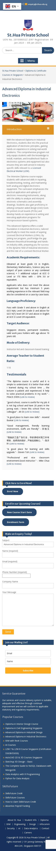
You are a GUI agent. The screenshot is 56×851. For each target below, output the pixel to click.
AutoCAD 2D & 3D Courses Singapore (23, 757)
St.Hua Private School (28, 35)
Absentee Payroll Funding (17, 805)
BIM (8, 824)
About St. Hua (14, 820)
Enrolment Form (15, 522)
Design (32, 824)
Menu (31, 60)
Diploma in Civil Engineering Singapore (23, 728)
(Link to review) (27, 397)
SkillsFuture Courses (15, 797)
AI (19, 828)
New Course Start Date (19, 512)
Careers (28, 833)
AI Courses (10, 744)
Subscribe (28, 670)
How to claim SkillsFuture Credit (20, 801)
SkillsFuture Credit (14, 793)
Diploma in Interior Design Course (21, 724)
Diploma (44, 820)
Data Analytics (31, 828)
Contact (45, 828)
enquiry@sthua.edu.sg (37, 4)
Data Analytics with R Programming (22, 774)
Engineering (19, 824)
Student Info (31, 820)
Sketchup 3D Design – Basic (19, 761)
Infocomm (45, 824)
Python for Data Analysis (17, 778)
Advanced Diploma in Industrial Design (24, 732)
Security (11, 828)
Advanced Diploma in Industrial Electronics (25, 736)
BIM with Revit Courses (16, 740)
